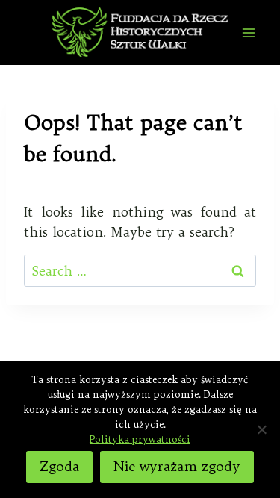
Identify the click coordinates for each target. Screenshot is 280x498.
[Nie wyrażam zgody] (261, 429)
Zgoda (59, 466)
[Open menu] (248, 32)
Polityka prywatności (140, 439)
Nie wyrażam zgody (176, 466)
